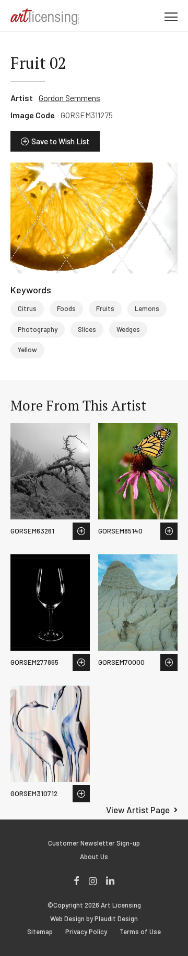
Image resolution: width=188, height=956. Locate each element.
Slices (87, 329)
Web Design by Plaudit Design (94, 919)
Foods (66, 308)
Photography (37, 329)
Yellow (27, 349)
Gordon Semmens (69, 98)
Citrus (27, 308)
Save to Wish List (60, 141)
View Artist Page (138, 809)
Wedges (128, 329)
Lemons (147, 308)
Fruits (105, 308)
